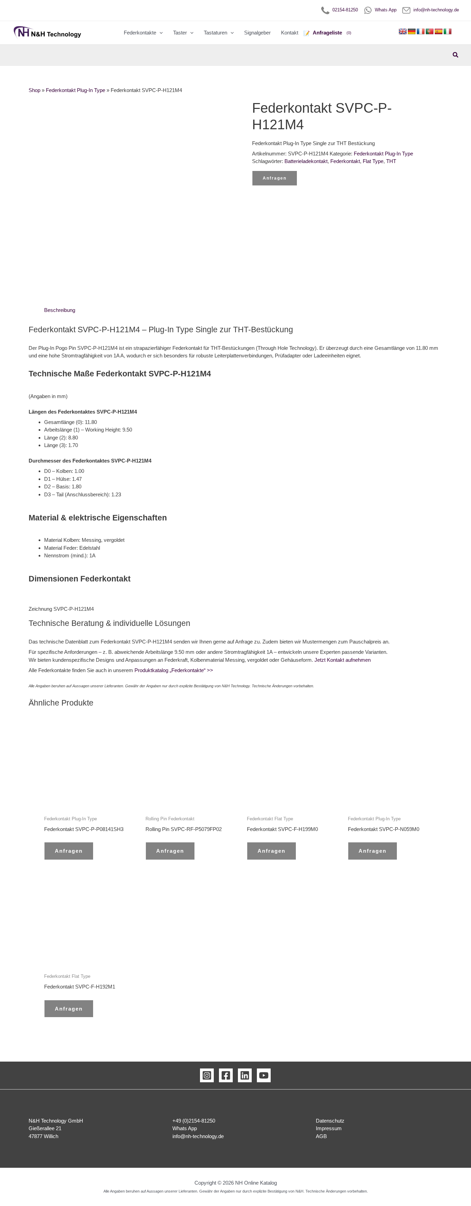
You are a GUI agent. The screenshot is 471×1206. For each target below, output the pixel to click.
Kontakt (289, 33)
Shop (34, 90)
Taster (180, 33)
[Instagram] (207, 1075)
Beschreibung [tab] (59, 310)
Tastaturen (215, 33)
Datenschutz (330, 1121)
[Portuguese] (429, 31)
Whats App (384, 9)
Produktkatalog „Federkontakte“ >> (173, 670)
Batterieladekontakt (306, 161)
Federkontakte (140, 33)
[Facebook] (226, 1075)
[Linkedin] (245, 1075)
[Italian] (447, 31)
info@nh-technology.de (435, 9)
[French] (421, 31)
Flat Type (373, 161)
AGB (321, 1136)
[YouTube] (264, 1075)
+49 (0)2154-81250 (193, 1121)
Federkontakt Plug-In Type (75, 90)
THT (391, 161)
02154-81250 (344, 9)
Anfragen (275, 178)
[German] (412, 31)
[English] (403, 31)
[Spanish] (438, 31)
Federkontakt (345, 161)
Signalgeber (257, 33)
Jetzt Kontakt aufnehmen (342, 660)
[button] (159, 33)
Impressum (329, 1128)
